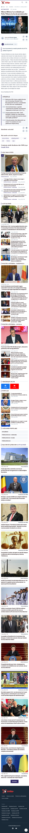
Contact (3, 796)
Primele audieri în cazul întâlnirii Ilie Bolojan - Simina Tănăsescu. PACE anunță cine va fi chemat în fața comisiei (19, 304)
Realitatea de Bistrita (15, 815)
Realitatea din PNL (14, 808)
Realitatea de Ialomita (6, 817)
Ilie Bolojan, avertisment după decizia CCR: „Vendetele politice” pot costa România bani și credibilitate (19, 259)
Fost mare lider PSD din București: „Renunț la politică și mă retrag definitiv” (14, 347)
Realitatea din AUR (5, 815)
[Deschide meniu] (26, 2)
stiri (3, 141)
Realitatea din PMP (15, 810)
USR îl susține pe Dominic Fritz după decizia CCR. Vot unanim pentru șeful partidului (19, 361)
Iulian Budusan (24, 578)
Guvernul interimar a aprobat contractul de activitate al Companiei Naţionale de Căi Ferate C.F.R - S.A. (16, 108)
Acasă (4, 6)
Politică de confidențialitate (20, 796)
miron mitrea (5, 138)
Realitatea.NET (4, 806)
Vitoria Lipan (13, 37)
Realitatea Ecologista (6, 813)
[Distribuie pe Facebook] (26, 36)
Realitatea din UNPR (23, 494)
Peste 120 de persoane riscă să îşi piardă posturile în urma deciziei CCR (14, 190)
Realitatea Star (21, 806)
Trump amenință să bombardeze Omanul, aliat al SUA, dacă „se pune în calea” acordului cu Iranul (13, 174)
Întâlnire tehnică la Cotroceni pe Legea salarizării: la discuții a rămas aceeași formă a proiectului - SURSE (19, 319)
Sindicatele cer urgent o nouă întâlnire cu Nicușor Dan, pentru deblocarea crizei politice (15, 196)
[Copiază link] (23, 36)
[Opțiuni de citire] (26, 830)
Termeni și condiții (10, 796)
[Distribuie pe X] (26, 39)
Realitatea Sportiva (13, 806)
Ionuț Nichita (25, 745)
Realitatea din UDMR (6, 810)
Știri (7, 6)
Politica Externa (5, 176)
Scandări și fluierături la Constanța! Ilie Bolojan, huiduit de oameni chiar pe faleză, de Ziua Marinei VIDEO (14, 638)
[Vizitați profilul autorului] (2, 38)
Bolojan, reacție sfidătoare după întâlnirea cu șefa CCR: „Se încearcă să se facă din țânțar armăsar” (14, 498)
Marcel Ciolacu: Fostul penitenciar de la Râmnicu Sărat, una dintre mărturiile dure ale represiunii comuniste (19, 354)
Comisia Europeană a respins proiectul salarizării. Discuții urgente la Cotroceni (19, 368)
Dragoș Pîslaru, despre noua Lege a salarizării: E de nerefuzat (14, 179)
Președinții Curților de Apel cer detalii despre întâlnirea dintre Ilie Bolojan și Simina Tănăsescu (14, 554)
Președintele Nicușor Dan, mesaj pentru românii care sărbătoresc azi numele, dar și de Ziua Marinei (14, 665)
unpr (13, 141)
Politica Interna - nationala (10, 182)
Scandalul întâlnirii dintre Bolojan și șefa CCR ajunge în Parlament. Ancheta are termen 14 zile (19, 312)
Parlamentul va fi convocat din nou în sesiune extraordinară (14, 185)
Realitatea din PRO (15, 813)
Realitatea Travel (5, 819)
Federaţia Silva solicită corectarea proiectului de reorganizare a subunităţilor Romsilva (14, 470)
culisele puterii (15, 138)
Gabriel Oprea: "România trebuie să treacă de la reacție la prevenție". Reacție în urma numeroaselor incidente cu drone (14, 526)
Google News (5, 147)
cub (25, 138)
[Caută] (22, 2)
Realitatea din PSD (5, 808)
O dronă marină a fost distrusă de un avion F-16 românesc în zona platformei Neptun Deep (15, 121)
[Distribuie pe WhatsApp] (23, 39)
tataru (8, 141)
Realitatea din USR (23, 808)
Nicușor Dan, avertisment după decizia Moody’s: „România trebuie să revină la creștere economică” (12, 749)
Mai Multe (14, 781)
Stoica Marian (24, 466)
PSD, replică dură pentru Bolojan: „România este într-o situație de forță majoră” (14, 776)
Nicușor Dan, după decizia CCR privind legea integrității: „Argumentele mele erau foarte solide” (19, 375)
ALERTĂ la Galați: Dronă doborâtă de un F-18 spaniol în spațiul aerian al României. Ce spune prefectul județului (14, 582)
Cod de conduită (5, 798)
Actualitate (11, 6)
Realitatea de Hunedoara (17, 817)
